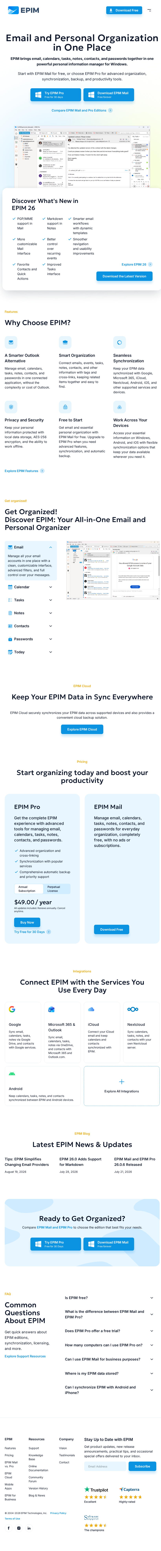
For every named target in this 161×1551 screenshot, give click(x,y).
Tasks (19, 600)
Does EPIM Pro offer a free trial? (92, 1331)
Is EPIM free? (76, 1298)
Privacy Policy (58, 1513)
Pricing (9, 1455)
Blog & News (37, 1495)
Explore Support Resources (25, 1356)
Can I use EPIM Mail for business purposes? (102, 1359)
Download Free (127, 10)
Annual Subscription (26, 888)
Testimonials (67, 1455)
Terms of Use (12, 1518)
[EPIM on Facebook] (9, 1528)
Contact (64, 1462)
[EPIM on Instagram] (19, 1528)
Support (34, 1448)
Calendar (21, 587)
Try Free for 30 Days (29, 932)
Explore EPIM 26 (134, 264)
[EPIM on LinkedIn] (29, 1528)
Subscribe (142, 1466)
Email (18, 547)
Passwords (23, 639)
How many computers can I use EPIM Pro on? (104, 1345)
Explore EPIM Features (21, 471)
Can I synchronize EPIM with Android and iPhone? (100, 1390)
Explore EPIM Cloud (82, 729)
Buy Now (27, 922)
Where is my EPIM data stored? (92, 1373)
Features (10, 1448)
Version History (38, 1488)
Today (19, 652)
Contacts (21, 626)
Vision (63, 1448)
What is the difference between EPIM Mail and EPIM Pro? (104, 1314)
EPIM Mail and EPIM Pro (54, 1227)
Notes (19, 613)
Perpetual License (54, 888)
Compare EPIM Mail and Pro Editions (79, 110)
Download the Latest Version (124, 276)
